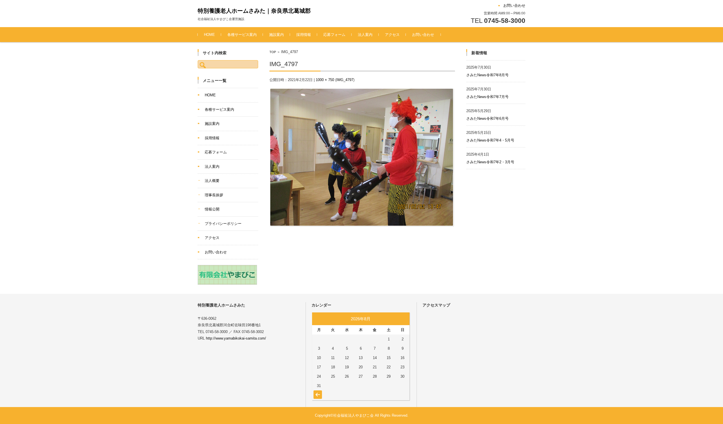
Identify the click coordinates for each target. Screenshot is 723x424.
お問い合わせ (423, 34)
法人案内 (365, 34)
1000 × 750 (325, 80)
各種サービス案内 (242, 34)
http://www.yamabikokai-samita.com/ (236, 338)
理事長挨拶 (214, 195)
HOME (209, 34)
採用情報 (303, 34)
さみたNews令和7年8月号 (487, 75)
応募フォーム (334, 34)
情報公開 (212, 209)
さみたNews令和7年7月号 (487, 97)
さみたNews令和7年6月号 (487, 118)
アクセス (392, 34)
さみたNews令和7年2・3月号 (490, 162)
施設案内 (276, 34)
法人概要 (212, 181)
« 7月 (317, 391)
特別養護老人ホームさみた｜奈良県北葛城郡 (254, 11)
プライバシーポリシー (223, 223)
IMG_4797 (344, 80)
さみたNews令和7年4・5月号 (490, 140)
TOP (272, 52)
